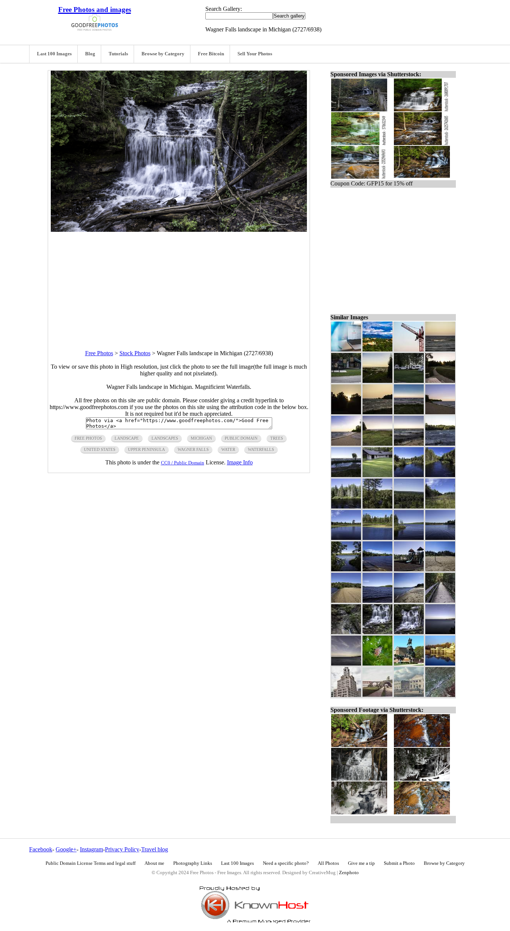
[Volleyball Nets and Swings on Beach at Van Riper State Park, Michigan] (440, 569)
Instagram (91, 849)
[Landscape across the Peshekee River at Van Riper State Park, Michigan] (377, 538)
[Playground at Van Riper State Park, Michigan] (409, 569)
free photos (88, 438)
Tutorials (118, 53)
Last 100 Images (54, 53)
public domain (241, 438)
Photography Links (192, 863)
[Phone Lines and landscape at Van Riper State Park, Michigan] (440, 506)
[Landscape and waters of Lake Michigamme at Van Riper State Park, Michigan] (377, 600)
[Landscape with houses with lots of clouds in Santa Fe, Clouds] (377, 349)
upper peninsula (146, 449)
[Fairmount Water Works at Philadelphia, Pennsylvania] (440, 663)
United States (99, 449)
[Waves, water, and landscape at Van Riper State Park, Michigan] (377, 569)
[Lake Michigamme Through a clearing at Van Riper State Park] (346, 569)
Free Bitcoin (211, 53)
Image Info (240, 462)
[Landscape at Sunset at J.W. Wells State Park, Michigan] (440, 381)
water (228, 449)
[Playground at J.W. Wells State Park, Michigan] (346, 381)
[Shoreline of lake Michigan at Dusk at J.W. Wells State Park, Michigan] (440, 412)
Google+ (66, 849)
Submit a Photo (399, 863)
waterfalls (261, 449)
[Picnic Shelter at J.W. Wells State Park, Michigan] (377, 475)
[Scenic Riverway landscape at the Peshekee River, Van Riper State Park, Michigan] (440, 475)
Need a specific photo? (286, 863)
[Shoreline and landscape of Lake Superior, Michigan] (409, 600)
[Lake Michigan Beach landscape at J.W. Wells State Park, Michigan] (346, 443)
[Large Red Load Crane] (409, 349)
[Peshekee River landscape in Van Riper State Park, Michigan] (346, 538)
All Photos (328, 863)
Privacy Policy (122, 849)
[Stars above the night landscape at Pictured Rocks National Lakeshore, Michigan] (346, 663)
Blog (90, 53)
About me (154, 863)
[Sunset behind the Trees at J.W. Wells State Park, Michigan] (346, 412)
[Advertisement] (179, 284)
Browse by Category (163, 53)
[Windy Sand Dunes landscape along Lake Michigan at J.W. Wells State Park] (377, 443)
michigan (201, 438)
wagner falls (193, 449)
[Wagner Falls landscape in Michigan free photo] (179, 230)
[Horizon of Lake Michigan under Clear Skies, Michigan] (409, 443)
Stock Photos (134, 353)
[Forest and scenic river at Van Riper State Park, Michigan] (409, 475)
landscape (127, 438)
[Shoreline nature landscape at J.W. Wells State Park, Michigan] (377, 381)
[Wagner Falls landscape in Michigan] (409, 632)
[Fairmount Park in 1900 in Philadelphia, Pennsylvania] (377, 695)
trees (276, 438)
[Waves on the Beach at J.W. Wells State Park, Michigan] (440, 443)
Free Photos (99, 353)
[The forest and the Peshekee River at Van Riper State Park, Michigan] (377, 506)
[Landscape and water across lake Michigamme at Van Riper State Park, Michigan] (440, 538)
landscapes (165, 438)
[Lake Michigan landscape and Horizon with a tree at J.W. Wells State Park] (346, 475)
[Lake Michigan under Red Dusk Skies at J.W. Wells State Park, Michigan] (377, 412)
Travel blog (154, 849)
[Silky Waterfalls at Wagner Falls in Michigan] (377, 632)
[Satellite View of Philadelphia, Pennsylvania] (440, 695)
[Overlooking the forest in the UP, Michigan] (409, 506)
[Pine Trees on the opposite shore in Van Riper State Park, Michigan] (346, 506)
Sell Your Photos (254, 53)
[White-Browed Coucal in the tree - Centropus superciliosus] (377, 663)
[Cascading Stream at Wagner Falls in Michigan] (346, 632)
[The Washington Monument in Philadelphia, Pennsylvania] (409, 663)
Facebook (40, 849)
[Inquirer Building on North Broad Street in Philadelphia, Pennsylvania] (346, 695)
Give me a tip (361, 863)
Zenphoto (349, 872)
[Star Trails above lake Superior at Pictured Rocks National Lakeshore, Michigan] (440, 632)
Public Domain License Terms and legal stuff (91, 863)
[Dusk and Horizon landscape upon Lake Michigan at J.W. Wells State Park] (409, 412)
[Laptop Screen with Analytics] (346, 349)
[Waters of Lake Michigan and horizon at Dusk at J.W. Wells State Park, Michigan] (440, 349)
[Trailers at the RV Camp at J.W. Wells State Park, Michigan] (409, 381)
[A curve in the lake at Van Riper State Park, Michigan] (409, 538)
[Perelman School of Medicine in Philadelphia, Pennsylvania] (409, 695)
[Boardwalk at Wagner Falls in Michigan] (440, 600)
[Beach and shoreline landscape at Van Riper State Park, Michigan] (346, 600)
